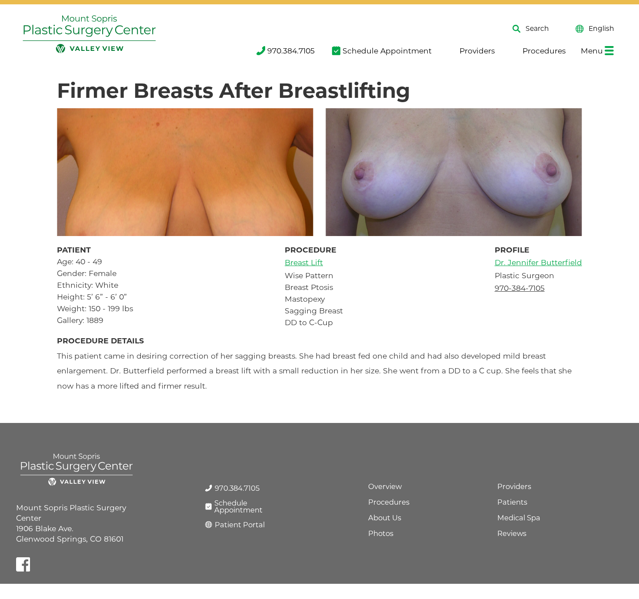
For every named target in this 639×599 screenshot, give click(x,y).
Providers (476, 50)
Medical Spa (518, 517)
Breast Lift (304, 262)
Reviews (511, 533)
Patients (512, 502)
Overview (385, 486)
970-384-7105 (520, 288)
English (601, 29)
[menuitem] (284, 50)
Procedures (544, 50)
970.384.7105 (290, 50)
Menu (592, 50)
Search (537, 29)
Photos (380, 533)
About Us (384, 517)
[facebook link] (23, 564)
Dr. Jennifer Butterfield (538, 262)
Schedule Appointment (387, 50)
